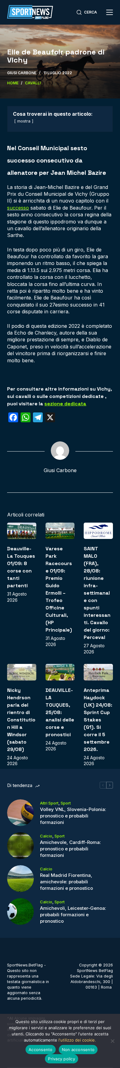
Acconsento (41, 1049)
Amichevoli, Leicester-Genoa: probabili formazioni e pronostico (73, 914)
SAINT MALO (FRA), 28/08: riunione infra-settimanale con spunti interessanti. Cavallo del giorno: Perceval (97, 592)
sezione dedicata (65, 403)
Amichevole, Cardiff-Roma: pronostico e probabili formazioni (70, 848)
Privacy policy (61, 1058)
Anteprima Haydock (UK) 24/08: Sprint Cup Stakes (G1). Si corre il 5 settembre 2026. (98, 720)
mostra (23, 121)
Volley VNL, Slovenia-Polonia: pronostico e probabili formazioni (73, 815)
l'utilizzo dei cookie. (77, 1040)
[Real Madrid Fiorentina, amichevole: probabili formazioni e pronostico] (20, 878)
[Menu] (109, 12)
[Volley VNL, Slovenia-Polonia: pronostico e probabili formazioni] (20, 812)
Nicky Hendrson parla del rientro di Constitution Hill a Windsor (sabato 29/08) (21, 720)
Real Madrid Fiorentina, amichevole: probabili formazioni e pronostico (66, 881)
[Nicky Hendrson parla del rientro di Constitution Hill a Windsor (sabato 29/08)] (21, 672)
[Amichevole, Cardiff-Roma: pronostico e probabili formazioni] (20, 845)
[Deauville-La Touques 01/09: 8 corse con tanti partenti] (21, 531)
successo (18, 208)
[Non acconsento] (112, 1041)
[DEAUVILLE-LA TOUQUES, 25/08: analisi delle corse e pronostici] (60, 672)
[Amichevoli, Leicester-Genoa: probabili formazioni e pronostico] (20, 911)
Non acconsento (78, 1049)
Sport (66, 803)
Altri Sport (49, 803)
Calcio (46, 835)
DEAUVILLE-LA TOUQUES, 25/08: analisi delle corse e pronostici (60, 712)
